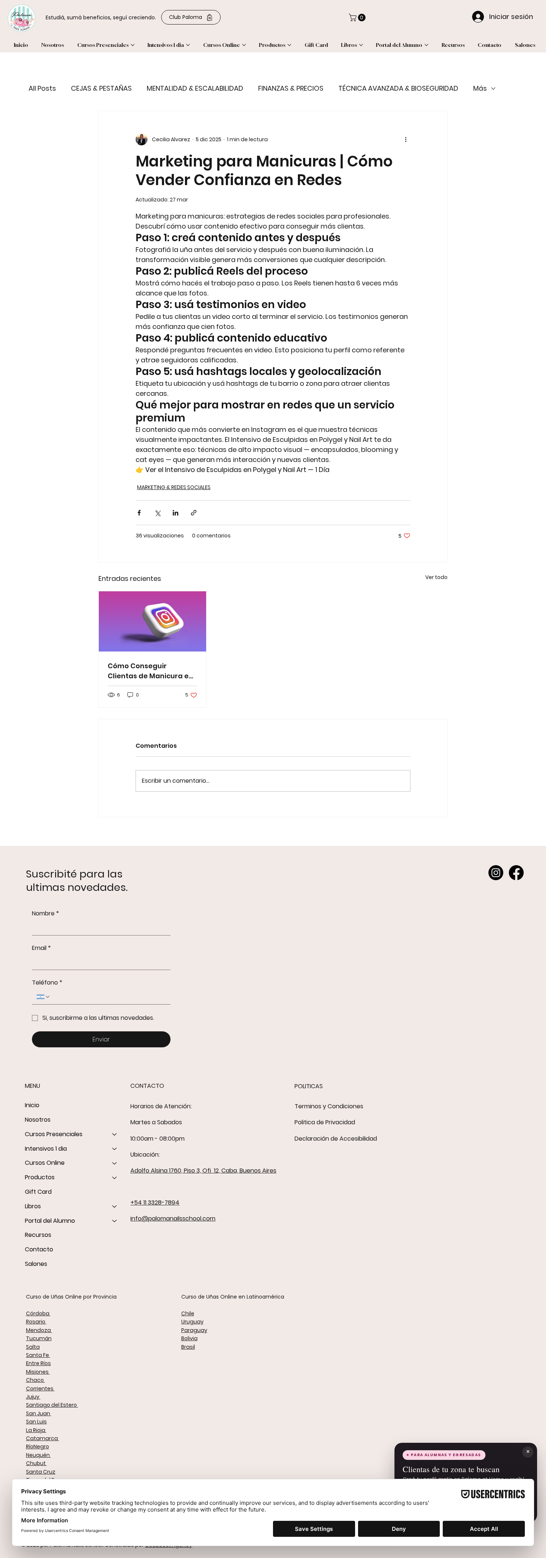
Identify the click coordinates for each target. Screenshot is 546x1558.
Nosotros (38, 1119)
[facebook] (516, 872)
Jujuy (33, 1396)
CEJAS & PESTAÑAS (101, 88)
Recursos (38, 1235)
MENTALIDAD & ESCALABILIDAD (195, 88)
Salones (36, 1264)
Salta (33, 1347)
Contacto (39, 1249)
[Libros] (114, 1206)
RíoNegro (37, 1446)
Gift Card (38, 1191)
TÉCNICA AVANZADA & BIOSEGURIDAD (398, 88)
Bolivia (189, 1338)
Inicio (32, 1105)
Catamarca (42, 1438)
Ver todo (436, 577)
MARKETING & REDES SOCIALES (174, 487)
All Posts (42, 88)
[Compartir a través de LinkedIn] (175, 512)
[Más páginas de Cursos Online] (244, 45)
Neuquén (38, 1455)
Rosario (36, 1321)
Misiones (38, 1372)
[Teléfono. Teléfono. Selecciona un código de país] (43, 997)
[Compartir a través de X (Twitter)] (157, 512)
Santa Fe (38, 1355)
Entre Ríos (38, 1363)
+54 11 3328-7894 (154, 1202)
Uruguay (192, 1321)
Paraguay (194, 1330)
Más (480, 88)
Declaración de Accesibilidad (336, 1138)
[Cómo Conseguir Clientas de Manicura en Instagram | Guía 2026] (152, 621)
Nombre (45, 913)
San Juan (38, 1413)
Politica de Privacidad (325, 1122)
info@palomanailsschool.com (172, 1218)
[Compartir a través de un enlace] (193, 512)
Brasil (188, 1347)
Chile (187, 1313)
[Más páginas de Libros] (361, 45)
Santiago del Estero (52, 1405)
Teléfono (47, 982)
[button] (358, 17)
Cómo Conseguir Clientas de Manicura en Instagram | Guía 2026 (150, 671)
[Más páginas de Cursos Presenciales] (132, 45)
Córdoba (38, 1313)
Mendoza (39, 1330)
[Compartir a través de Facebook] (139, 512)
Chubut (36, 1463)
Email (41, 948)
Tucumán (39, 1338)
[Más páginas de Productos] (289, 45)
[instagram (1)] (496, 872)
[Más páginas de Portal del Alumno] (426, 45)
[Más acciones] (406, 139)
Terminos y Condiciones (329, 1106)
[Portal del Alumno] (114, 1221)
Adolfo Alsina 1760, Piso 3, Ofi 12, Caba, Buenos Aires (203, 1170)
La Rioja (36, 1430)
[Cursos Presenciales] (114, 1134)
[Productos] (114, 1177)
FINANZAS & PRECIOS (291, 88)
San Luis (36, 1421)
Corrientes (40, 1388)
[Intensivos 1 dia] (114, 1149)
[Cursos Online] (114, 1163)
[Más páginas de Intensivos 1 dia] (188, 45)
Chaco (35, 1380)
